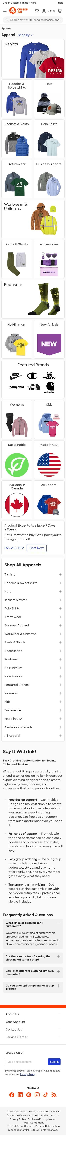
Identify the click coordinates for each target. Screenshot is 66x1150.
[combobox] (33, 20)
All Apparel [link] (12, 736)
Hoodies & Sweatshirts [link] (20, 583)
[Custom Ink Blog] (54, 1094)
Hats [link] (7, 591)
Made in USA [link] (13, 719)
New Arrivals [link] (13, 676)
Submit (54, 1061)
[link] (18, 10)
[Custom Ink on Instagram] (37, 1094)
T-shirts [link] (9, 574)
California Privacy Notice (42, 1119)
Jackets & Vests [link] (15, 600)
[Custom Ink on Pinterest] (28, 1094)
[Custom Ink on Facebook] (11, 1094)
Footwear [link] (11, 659)
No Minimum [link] (13, 668)
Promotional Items (38, 1111)
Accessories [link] (13, 651)
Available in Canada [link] (18, 727)
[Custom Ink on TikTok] (45, 1094)
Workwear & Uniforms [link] (20, 634)
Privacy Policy (18, 1119)
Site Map (55, 1111)
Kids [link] (7, 702)
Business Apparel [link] (16, 625)
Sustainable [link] (12, 710)
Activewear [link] (12, 617)
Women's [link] (11, 693)
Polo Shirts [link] (12, 608)
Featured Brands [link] (16, 685)
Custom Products (16, 1111)
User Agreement (34, 1122)
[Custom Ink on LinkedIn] (20, 1094)
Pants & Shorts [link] (15, 642)
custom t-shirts (50, 1115)
